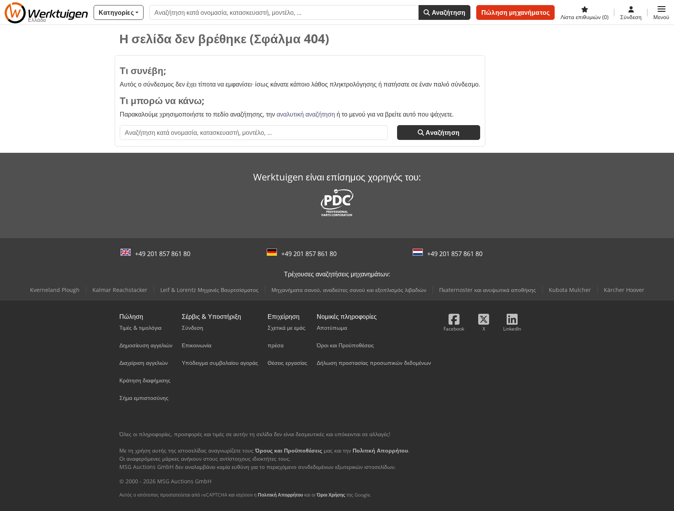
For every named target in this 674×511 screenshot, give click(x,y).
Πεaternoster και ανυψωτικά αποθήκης (487, 290)
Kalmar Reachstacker (119, 290)
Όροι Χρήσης (331, 495)
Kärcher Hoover (624, 290)
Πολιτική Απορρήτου (280, 495)
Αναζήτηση (448, 12)
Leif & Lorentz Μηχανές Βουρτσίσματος (209, 290)
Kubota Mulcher (570, 290)
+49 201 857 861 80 (162, 253)
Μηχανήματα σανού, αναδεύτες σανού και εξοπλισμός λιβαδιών (348, 290)
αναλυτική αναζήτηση (306, 114)
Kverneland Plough (55, 290)
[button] (661, 12)
